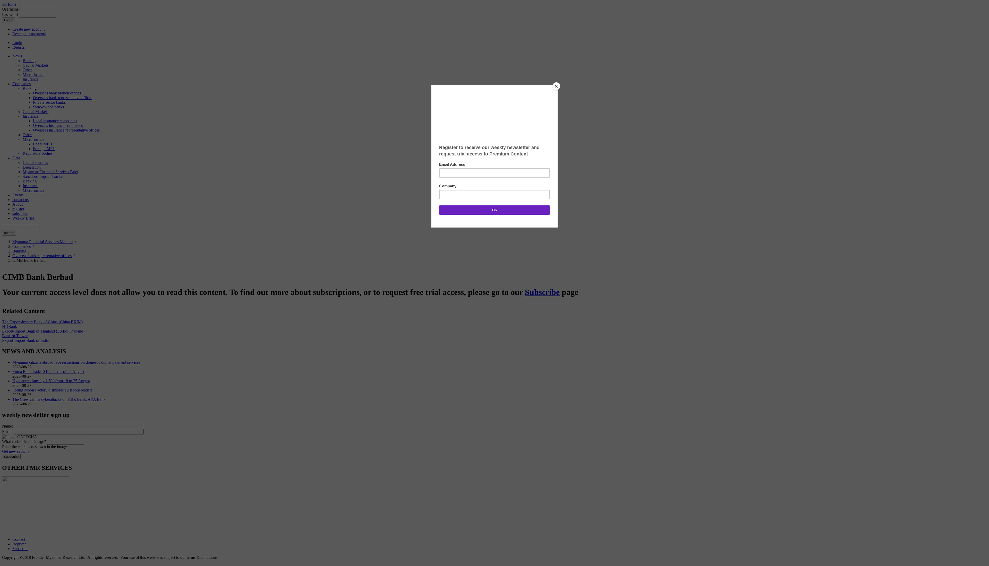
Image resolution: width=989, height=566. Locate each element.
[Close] (556, 86)
